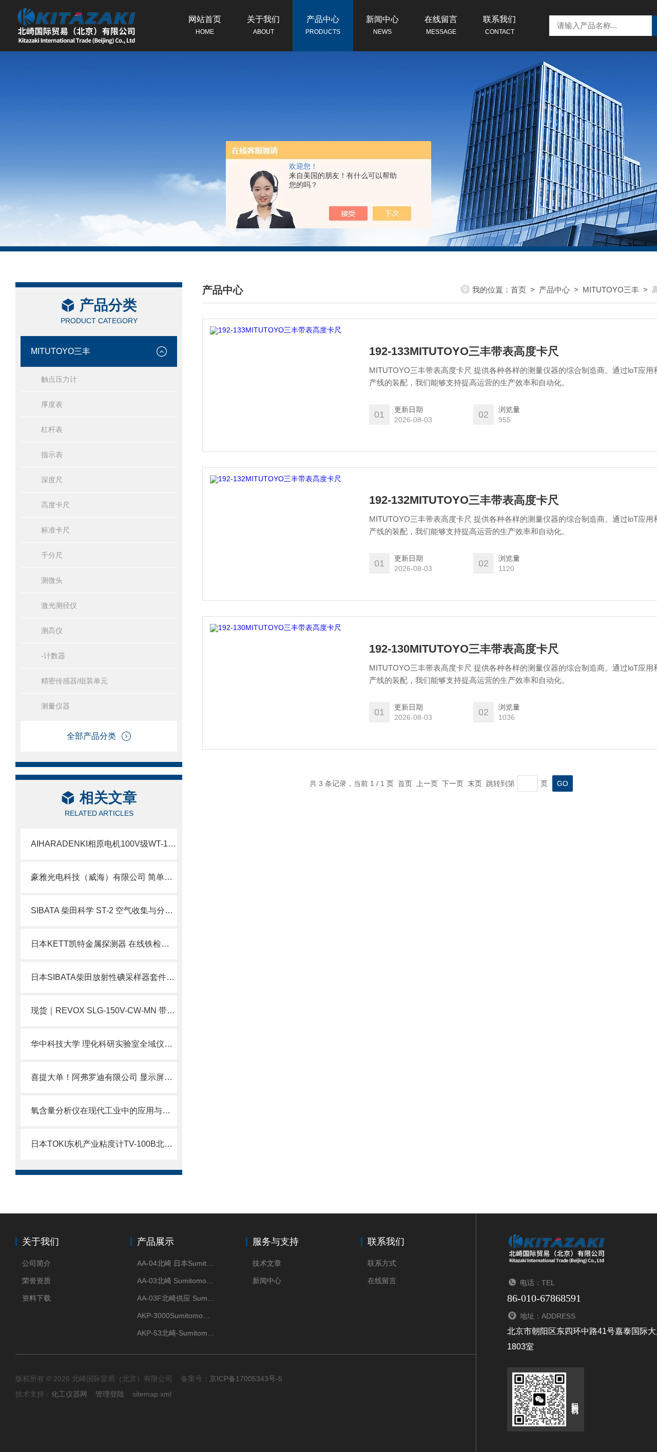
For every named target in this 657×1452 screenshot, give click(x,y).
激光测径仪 (59, 605)
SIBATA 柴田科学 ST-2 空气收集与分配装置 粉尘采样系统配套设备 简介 (104, 910)
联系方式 (382, 1263)
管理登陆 (109, 1394)
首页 (518, 289)
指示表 (52, 454)
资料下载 (36, 1298)
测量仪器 (55, 706)
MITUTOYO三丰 (60, 351)
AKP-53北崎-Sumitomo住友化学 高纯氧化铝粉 (176, 1333)
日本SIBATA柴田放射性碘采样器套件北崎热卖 (104, 977)
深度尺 (52, 480)
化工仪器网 (69, 1394)
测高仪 (52, 630)
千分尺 (52, 555)
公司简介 (36, 1263)
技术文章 (267, 1263)
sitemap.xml (151, 1394)
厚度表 (52, 404)
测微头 (52, 580)
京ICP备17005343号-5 (245, 1379)
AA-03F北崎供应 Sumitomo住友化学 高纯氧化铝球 (176, 1298)
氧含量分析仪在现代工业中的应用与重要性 (104, 1110)
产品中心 (322, 25)
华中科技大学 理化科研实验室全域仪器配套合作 (104, 1043)
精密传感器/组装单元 (74, 681)
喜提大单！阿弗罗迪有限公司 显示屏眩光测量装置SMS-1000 (104, 1077)
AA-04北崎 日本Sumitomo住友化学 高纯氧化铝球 (176, 1263)
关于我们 (263, 25)
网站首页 (204, 25)
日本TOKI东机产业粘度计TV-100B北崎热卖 (104, 1144)
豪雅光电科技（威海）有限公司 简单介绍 (104, 877)
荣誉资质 (36, 1281)
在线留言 (440, 25)
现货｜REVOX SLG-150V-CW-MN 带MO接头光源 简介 (104, 1010)
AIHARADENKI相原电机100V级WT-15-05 (104, 843)
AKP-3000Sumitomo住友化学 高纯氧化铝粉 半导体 (176, 1315)
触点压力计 (59, 379)
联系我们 (499, 25)
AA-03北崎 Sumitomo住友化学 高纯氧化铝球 (176, 1281)
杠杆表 (52, 429)
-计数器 (53, 656)
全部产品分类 (91, 736)
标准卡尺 (55, 530)
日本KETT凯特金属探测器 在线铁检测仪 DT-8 (104, 943)
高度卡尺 (55, 505)
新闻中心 (382, 25)
